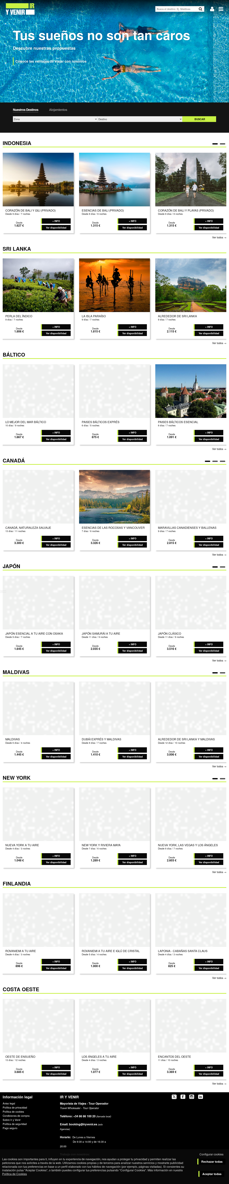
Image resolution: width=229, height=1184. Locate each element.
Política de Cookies (14, 1174)
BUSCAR (199, 119)
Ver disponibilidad (56, 227)
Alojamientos (58, 109)
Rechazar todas (212, 1162)
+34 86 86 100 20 (84, 1116)
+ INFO (56, 221)
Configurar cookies (211, 1154)
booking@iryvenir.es (78, 1124)
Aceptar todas (211, 1174)
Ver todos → (219, 237)
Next (226, 591)
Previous (3, 591)
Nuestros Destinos (25, 109)
